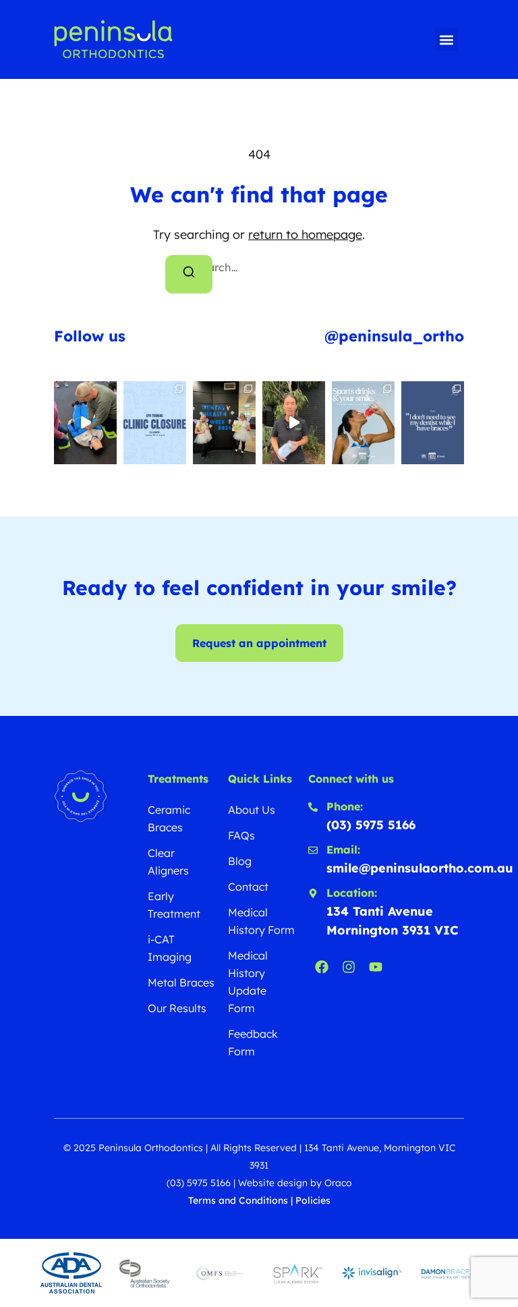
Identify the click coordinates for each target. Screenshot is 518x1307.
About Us (251, 809)
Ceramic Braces (169, 818)
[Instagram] (348, 966)
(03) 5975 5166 (199, 1183)
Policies (312, 1200)
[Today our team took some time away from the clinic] (85, 423)
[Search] (188, 274)
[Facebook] (321, 966)
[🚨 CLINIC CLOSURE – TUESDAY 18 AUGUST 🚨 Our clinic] (154, 423)
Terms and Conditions (238, 1200)
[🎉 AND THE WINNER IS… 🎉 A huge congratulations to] (293, 423)
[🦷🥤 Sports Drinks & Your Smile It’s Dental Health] (363, 423)
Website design (273, 1183)
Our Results (177, 1008)
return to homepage (305, 234)
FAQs (241, 835)
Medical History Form (261, 921)
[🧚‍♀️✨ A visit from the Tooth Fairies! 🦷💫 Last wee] (224, 423)
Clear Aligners (168, 861)
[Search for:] (259, 267)
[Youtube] (375, 966)
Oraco (338, 1183)
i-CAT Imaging (170, 948)
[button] (446, 39)
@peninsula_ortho (394, 336)
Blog (240, 861)
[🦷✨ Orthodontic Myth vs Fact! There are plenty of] (432, 423)
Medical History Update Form (248, 982)
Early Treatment (174, 904)
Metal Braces (181, 982)
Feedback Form (253, 1042)
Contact (248, 886)
